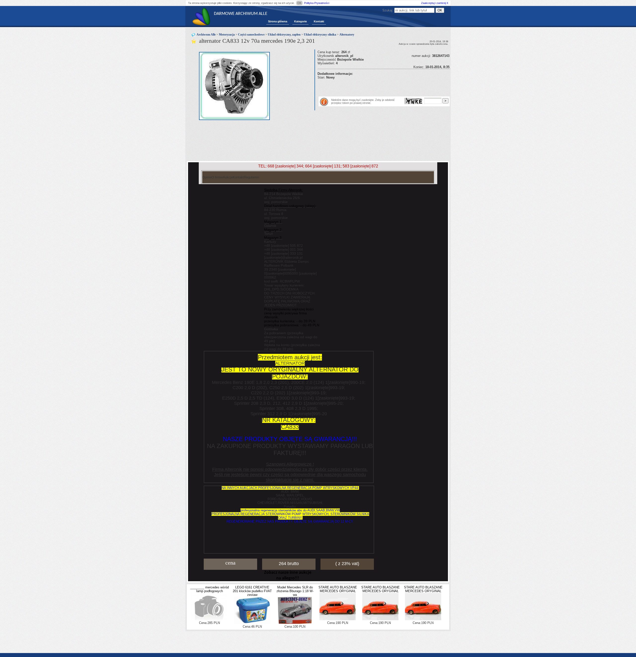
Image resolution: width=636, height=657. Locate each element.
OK (299, 2)
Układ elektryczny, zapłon (284, 34)
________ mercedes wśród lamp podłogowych (209, 589)
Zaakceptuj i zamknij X (434, 2)
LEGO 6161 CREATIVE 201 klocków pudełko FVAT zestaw (252, 591)
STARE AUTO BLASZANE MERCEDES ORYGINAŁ (337, 589)
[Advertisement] (376, 86)
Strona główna (277, 21)
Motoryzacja (227, 34)
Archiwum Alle (206, 34)
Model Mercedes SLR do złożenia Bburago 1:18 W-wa (295, 591)
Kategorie (300, 21)
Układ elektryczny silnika (320, 34)
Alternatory (346, 34)
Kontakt (319, 21)
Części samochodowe (251, 34)
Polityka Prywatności (316, 2)
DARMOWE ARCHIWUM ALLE (240, 13)
